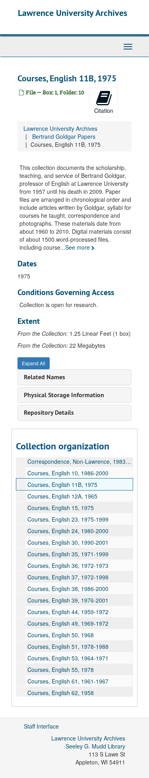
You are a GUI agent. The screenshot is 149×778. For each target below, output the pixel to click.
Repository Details (49, 412)
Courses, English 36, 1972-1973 (67, 565)
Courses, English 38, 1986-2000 (67, 589)
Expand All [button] (33, 363)
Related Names (44, 377)
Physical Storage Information (64, 395)
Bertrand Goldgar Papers (63, 136)
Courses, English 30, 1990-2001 (67, 542)
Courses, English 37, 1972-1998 (67, 577)
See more (78, 247)
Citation (103, 110)
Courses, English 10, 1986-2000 (67, 473)
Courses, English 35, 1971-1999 (67, 554)
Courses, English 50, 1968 (60, 635)
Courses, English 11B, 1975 (62, 484)
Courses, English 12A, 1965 (62, 496)
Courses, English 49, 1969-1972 (67, 623)
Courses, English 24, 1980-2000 (67, 531)
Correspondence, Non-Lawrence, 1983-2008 (83, 461)
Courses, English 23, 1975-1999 (67, 519)
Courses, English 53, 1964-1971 (67, 658)
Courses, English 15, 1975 (60, 508)
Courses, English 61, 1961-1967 (67, 681)
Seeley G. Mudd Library (95, 746)
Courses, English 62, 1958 (60, 693)
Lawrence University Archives (72, 12)
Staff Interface (41, 726)
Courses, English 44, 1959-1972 (67, 612)
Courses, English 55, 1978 (60, 670)
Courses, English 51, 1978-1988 (67, 646)
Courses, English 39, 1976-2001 (67, 600)
